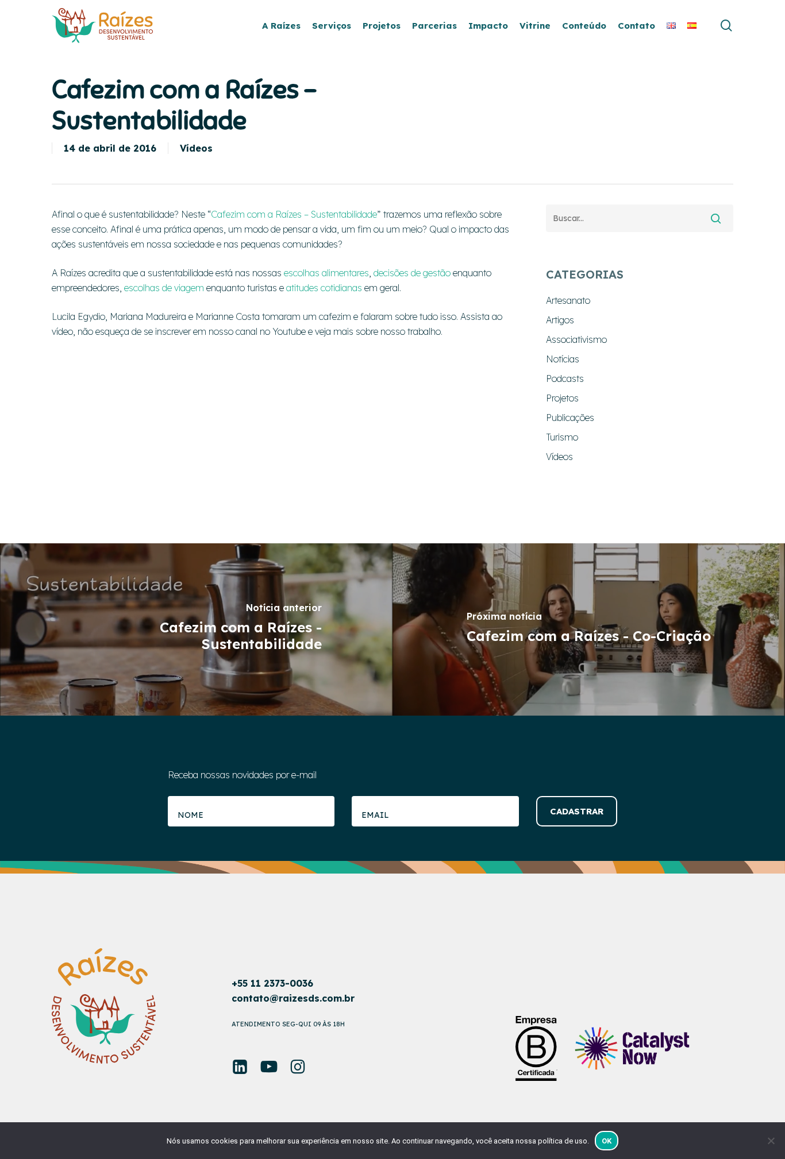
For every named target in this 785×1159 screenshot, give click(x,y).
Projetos (562, 398)
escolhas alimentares (326, 273)
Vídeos (196, 148)
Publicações (570, 417)
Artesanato (568, 300)
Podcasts (565, 378)
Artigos (560, 320)
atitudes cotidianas (324, 287)
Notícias (562, 359)
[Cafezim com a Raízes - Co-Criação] (588, 629)
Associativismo (576, 339)
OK (607, 1141)
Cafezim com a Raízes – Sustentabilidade (294, 214)
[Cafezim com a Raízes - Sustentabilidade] (196, 629)
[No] (770, 1140)
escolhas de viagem (164, 287)
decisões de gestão (412, 273)
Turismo (562, 437)
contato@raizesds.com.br (293, 998)
